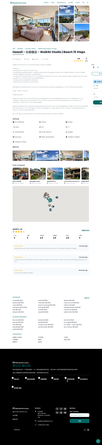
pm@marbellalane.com (45, 421)
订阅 (79, 421)
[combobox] (93, 97)
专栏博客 (70, 2)
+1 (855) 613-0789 (43, 425)
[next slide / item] (88, 155)
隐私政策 (15, 419)
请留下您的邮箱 (74, 411)
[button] (50, 206)
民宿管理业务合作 (61, 2)
